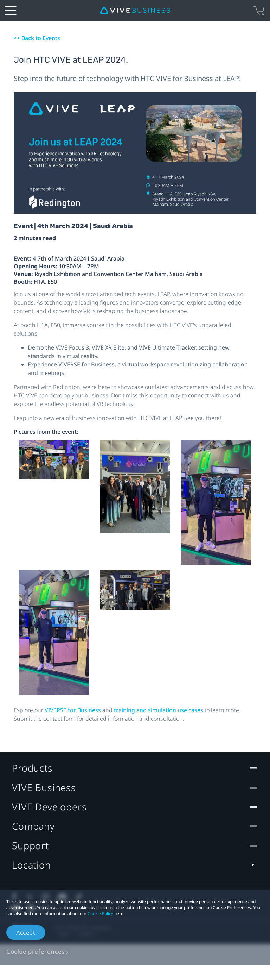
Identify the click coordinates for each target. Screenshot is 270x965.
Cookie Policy (100, 913)
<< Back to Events (37, 38)
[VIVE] (135, 10)
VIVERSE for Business (73, 710)
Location (31, 864)
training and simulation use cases (159, 710)
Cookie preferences (35, 951)
